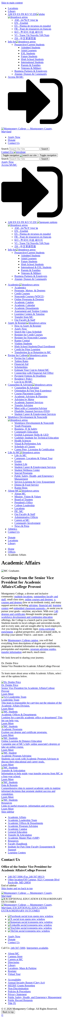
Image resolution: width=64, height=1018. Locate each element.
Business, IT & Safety (25, 428)
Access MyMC (16, 77)
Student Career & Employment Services (35, 414)
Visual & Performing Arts (27, 443)
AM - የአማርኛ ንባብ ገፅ (26, 20)
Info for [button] (12, 41)
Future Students (29, 56)
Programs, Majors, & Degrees (29, 290)
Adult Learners (29, 50)
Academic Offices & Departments (25, 823)
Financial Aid (21, 364)
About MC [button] (13, 490)
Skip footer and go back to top (17, 888)
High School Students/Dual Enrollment (34, 346)
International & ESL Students (36, 267)
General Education (17, 832)
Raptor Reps (20, 487)
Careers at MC (22, 520)
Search (4, 148)
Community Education (26, 431)
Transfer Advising (23, 405)
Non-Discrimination (18, 988)
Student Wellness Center (27, 470)
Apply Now (14, 137)
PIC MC (18, 511)
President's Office (23, 502)
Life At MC (20, 455)
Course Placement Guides (27, 393)
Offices (11, 551)
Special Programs (23, 473)
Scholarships (21, 367)
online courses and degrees (39, 599)
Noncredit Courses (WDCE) (29, 296)
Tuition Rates (21, 361)
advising (33, 605)
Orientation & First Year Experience (33, 390)
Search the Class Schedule (28, 331)
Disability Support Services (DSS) (32, 411)
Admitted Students (30, 47)
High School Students (32, 59)
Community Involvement (27, 523)
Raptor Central (22, 340)
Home (11, 549)
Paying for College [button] (17, 355)
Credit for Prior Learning (27, 349)
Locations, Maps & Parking (22, 968)
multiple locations (23, 596)
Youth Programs (22, 426)
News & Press (21, 526)
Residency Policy (23, 378)
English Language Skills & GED (31, 434)
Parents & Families (31, 65)
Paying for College (24, 358)
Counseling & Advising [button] (20, 384)
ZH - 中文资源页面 (25, 38)
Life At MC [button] (14, 452)
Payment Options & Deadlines (30, 375)
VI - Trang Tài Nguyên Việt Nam (31, 35)
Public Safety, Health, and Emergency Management (34, 997)
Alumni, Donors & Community (30, 74)
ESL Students (28, 53)
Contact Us (14, 143)
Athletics (12, 529)
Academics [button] (13, 284)
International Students (32, 62)
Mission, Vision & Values (27, 496)
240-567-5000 (18, 948)
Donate (11, 140)
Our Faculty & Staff (24, 320)
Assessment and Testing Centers (31, 311)
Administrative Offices (26, 517)
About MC (20, 493)
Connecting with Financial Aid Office (33, 373)
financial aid (45, 605)
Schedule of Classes (24, 446)
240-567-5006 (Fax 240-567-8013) (26, 876)
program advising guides (43, 649)
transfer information (11, 652)
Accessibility (14, 979)
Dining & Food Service (26, 484)
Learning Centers (17, 852)
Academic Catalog (24, 302)
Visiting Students (23, 343)
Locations (13, 8)
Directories (13, 962)
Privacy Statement (17, 994)
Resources (13, 840)
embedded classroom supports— (30, 608)
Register (12, 971)
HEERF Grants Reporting (21, 985)
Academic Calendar (24, 305)
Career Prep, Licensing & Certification (34, 449)
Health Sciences (22, 440)
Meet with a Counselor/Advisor (30, 408)
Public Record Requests (20, 1000)
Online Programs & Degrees (29, 299)
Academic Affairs (17, 817)
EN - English (21, 23)
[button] (26, 15)
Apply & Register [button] (17, 323)
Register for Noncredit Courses (30, 337)
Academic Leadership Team (22, 820)
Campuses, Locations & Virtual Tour (33, 458)
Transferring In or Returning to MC (32, 352)
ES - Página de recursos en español (32, 26)
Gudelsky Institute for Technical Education (36, 437)
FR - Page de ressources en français (32, 28)
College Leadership (24, 505)
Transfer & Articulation (20, 835)
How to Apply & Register (27, 325)
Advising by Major (24, 399)
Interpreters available (37, 948)
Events (17, 461)
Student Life (20, 464)
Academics (20, 287)
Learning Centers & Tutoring (29, 314)
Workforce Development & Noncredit (34, 423)
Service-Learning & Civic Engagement (34, 481)
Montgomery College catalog (23, 640)
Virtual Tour (14, 974)
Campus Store (15, 956)
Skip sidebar (7, 811)
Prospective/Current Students (29, 44)
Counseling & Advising (26, 387)
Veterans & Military (31, 68)
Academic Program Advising (23, 826)
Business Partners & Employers (30, 71)
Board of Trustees (23, 499)
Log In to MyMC (23, 381)
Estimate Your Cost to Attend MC (31, 370)
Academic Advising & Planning (30, 396)
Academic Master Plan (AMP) (23, 837)
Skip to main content (12, 2)
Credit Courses (22, 293)
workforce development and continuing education (27, 617)
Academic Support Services (28, 402)
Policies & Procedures (19, 991)
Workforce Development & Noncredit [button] (27, 417)
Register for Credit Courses (28, 334)
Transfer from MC (23, 317)
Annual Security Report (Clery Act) (26, 982)
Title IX (12, 1003)
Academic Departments (26, 308)
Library (12, 11)
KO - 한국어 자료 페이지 (28, 32)
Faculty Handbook (17, 843)
